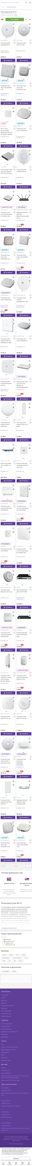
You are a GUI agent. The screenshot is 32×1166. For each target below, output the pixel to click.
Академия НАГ (5, 1052)
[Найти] (26, 3)
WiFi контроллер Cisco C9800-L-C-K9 (6, 465)
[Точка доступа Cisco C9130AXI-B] (24, 113)
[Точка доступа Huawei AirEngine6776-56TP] (24, 283)
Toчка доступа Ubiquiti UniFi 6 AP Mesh (22, 424)
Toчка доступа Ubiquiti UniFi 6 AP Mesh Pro (6, 802)
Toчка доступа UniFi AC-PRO (21, 44)
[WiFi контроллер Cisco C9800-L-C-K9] (8, 450)
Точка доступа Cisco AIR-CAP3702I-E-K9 (21, 87)
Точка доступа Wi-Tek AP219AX (6, 550)
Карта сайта (4, 1037)
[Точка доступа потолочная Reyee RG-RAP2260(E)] (24, 491)
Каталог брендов (6, 1011)
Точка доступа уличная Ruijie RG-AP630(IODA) (6, 634)
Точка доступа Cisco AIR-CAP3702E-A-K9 (5, 257)
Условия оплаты (5, 1026)
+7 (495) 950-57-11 (5, 1070)
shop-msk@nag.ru (6, 1073)
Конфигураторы (5, 1060)
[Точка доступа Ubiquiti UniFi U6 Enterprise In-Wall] (8, 325)
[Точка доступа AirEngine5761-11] (8, 30)
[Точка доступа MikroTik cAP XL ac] (8, 576)
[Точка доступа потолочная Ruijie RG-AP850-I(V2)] (24, 534)
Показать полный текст (9, 928)
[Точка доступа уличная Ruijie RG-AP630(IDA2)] (8, 491)
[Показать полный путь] (3, 7)
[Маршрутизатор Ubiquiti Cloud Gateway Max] (24, 787)
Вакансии (4, 1000)
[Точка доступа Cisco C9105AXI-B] (8, 283)
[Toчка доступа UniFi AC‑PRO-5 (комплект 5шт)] (8, 744)
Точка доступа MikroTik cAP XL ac (6, 591)
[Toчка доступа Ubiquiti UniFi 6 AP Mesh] (24, 409)
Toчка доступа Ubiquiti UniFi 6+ (21, 170)
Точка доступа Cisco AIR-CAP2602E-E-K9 (5, 845)
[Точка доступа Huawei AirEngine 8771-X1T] (8, 366)
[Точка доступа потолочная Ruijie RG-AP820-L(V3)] (8, 197)
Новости (3, 997)
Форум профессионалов (8, 1050)
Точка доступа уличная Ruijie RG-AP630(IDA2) (6, 508)
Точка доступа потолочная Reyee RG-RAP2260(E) (23, 508)
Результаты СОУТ (6, 1013)
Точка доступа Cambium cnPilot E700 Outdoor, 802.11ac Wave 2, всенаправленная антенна (6, 678)
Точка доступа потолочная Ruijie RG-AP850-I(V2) (22, 551)
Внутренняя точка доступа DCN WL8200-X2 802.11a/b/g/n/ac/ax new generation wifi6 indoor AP (23, 384)
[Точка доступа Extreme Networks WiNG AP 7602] (24, 660)
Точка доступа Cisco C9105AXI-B (6, 299)
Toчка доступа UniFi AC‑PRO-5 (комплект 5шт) (5, 761)
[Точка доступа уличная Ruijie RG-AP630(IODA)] (8, 617)
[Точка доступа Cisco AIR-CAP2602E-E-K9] (8, 828)
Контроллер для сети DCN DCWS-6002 (22, 634)
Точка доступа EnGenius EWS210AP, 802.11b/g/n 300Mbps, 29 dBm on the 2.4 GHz (22, 762)
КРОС (2, 1055)
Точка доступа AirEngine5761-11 (5, 44)
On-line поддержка (6, 1024)
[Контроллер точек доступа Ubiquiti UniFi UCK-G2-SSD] (8, 156)
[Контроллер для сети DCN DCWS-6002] (24, 617)
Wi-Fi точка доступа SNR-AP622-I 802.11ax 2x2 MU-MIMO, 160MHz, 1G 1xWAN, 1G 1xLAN (6, 131)
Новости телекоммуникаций (9, 1047)
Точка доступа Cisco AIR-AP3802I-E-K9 (22, 257)
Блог (2, 1044)
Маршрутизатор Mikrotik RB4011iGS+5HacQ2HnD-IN (23, 215)
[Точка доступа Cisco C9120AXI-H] (24, 325)
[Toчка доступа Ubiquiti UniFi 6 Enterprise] (8, 409)
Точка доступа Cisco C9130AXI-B (22, 129)
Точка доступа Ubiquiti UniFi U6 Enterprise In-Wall (6, 341)
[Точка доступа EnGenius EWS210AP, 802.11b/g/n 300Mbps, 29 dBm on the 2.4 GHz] (24, 744)
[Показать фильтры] (29, 19)
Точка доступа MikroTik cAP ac (5, 717)
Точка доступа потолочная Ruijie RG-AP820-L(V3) (6, 214)
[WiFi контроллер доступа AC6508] (24, 576)
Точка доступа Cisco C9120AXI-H (22, 340)
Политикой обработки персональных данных (12, 1154)
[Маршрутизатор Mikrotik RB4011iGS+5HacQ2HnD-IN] (24, 197)
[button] (29, 19)
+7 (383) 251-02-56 (5, 1114)
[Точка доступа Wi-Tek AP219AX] (8, 534)
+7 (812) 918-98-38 (5, 1125)
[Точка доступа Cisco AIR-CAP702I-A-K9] (24, 828)
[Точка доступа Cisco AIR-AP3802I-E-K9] (24, 240)
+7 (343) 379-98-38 (5, 1090)
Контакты (3, 1003)
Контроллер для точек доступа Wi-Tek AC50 (22, 465)
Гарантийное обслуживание (9, 1031)
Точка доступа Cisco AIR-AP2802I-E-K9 (6, 87)
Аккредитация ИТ (6, 1016)
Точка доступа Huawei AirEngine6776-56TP (22, 300)
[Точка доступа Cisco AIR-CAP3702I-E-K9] (24, 71)
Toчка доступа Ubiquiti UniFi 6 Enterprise (5, 424)
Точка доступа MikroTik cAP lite (22, 717)
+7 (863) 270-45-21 (5, 1103)
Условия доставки (6, 1029)
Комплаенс (4, 1034)
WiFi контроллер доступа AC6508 (22, 591)
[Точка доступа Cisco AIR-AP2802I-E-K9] (8, 71)
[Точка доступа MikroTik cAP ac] (8, 703)
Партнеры (4, 1008)
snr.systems (4, 1058)
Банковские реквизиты (7, 1005)
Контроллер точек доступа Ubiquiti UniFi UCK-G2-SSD (6, 171)
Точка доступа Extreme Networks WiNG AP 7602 (22, 677)
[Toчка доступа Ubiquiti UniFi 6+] (24, 156)
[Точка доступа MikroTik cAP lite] (24, 703)
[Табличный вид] (2, 19)
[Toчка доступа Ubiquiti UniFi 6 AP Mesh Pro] (8, 787)
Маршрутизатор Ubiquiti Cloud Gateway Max (22, 802)
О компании (4, 995)
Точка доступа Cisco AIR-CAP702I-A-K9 (22, 845)
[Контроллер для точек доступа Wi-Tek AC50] (24, 450)
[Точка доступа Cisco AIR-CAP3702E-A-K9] (8, 240)
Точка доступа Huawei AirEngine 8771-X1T (6, 383)
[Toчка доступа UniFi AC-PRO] (24, 30)
